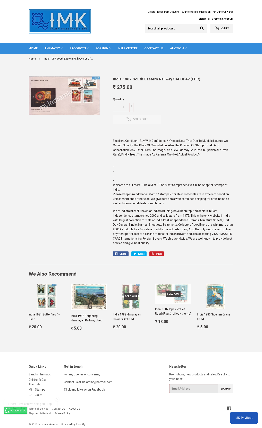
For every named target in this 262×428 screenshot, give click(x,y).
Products (78, 48)
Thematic (52, 48)
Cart (225, 28)
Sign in (202, 18)
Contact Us (153, 48)
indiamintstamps (48, 424)
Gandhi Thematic (40, 374)
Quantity (118, 99)
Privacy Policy (62, 413)
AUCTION (177, 48)
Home (33, 48)
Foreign (102, 48)
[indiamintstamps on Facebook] (229, 409)
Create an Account (222, 18)
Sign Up (226, 388)
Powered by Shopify (73, 424)
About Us (74, 408)
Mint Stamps (37, 389)
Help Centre (128, 48)
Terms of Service (38, 408)
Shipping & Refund (40, 413)
